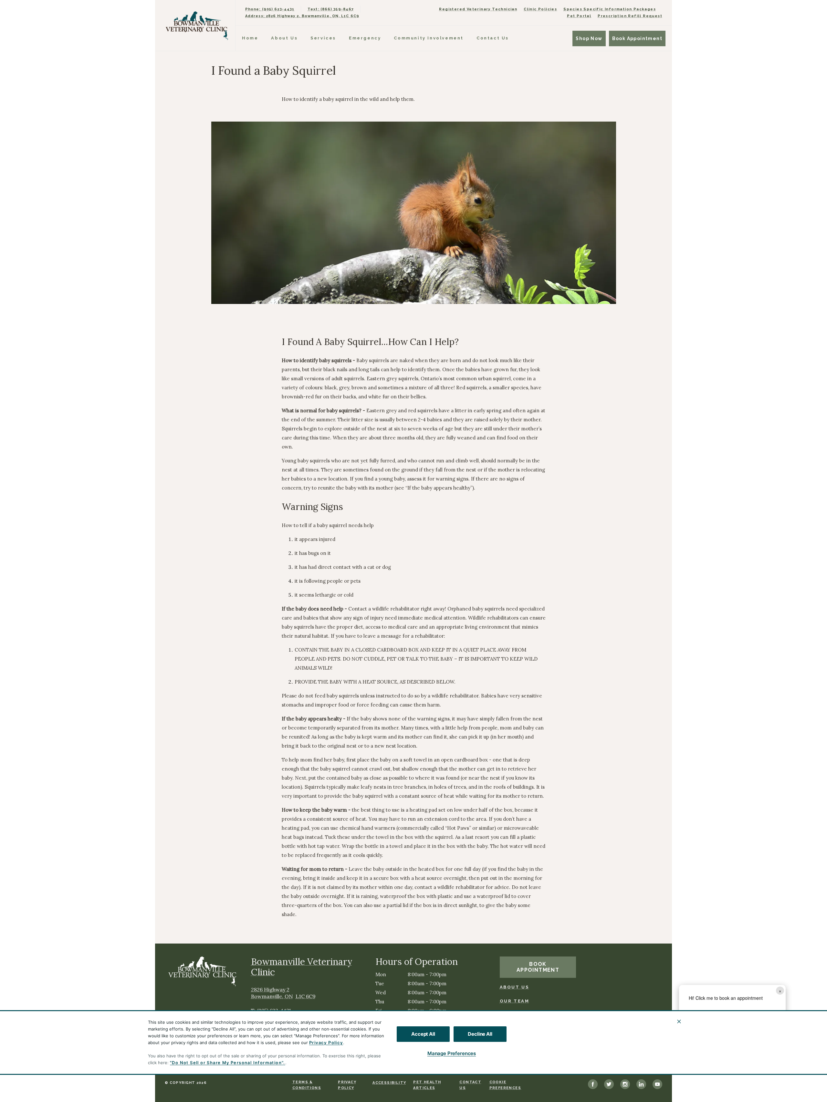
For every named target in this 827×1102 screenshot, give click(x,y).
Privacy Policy (326, 1042)
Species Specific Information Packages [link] (609, 9)
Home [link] (250, 38)
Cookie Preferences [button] (505, 1085)
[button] (776, 1037)
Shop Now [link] (589, 38)
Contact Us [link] (492, 38)
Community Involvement (429, 38)
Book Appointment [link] (637, 38)
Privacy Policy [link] (347, 1085)
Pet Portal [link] (579, 16)
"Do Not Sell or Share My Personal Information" (226, 1062)
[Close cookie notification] (679, 1021)
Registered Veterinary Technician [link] (478, 9)
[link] (197, 25)
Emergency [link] (365, 38)
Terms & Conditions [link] (306, 1085)
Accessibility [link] (389, 1083)
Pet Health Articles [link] (427, 1085)
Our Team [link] (514, 1001)
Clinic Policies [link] (540, 9)
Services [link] (323, 38)
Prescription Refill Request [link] (630, 16)
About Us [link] (514, 987)
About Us (284, 38)
